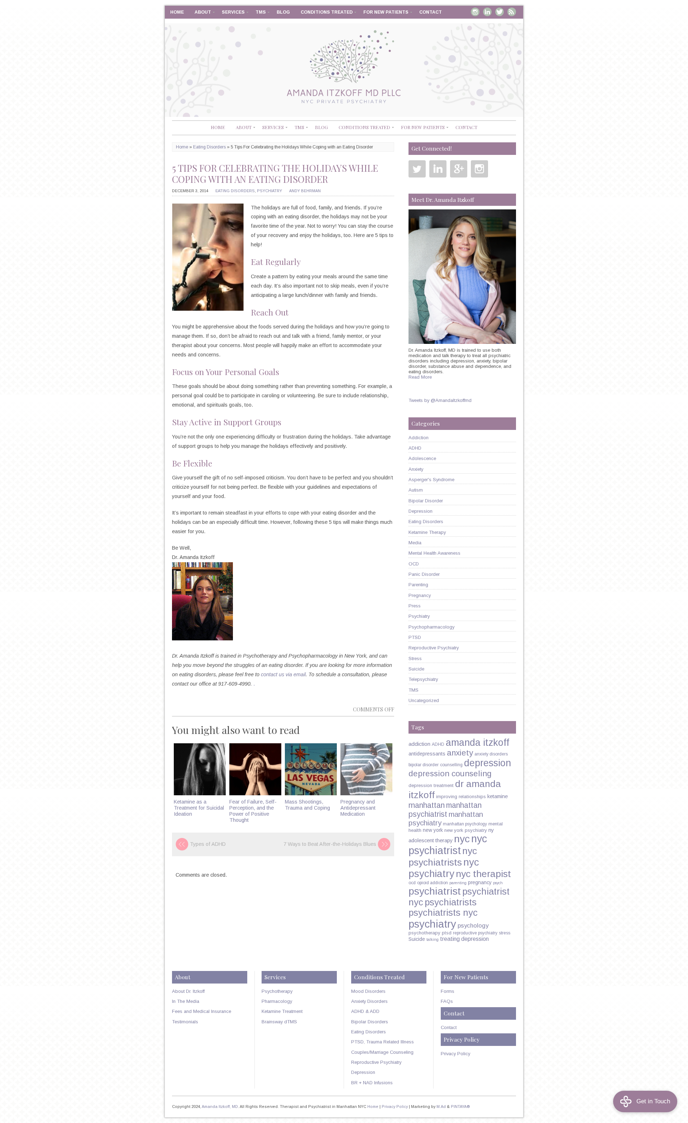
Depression (420, 511)
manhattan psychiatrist (445, 810)
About (203, 12)
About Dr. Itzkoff (188, 991)
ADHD (414, 448)
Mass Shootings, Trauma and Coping (307, 805)
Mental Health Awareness (434, 553)
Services (233, 12)
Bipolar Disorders (369, 1021)
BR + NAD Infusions (372, 1082)
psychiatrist (434, 891)
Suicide (416, 669)
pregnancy (480, 882)
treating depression (464, 938)
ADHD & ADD (365, 1011)
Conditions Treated (327, 12)
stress (504, 932)
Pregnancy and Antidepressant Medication (358, 808)
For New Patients (385, 12)
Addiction (418, 437)
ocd (412, 882)
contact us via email (283, 674)
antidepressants (426, 754)
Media (414, 542)
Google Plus (458, 168)
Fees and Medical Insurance (201, 1011)
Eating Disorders (209, 147)
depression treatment (431, 785)
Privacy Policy (455, 1053)
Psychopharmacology (431, 627)
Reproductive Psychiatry (433, 647)
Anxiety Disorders (369, 1001)
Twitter (499, 12)
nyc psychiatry (443, 868)
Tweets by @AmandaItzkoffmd (440, 400)
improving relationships (461, 796)
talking (432, 939)
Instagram (475, 12)
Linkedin (487, 12)
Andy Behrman (305, 191)
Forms (447, 991)
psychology (473, 925)
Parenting (418, 584)
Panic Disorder (424, 574)
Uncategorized (423, 700)
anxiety (460, 752)
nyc (462, 838)
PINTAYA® (460, 1106)
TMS (260, 12)
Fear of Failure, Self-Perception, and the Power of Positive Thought (253, 811)
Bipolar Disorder (425, 500)
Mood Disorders (368, 991)
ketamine (497, 796)
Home (177, 12)
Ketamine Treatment (282, 1011)
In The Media (185, 1001)
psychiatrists (451, 902)
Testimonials (185, 1021)
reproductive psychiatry (475, 932)
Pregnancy (419, 595)
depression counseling (450, 773)
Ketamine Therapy (427, 532)
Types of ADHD (208, 844)
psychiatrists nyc (443, 913)
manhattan (426, 805)
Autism (415, 490)
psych (498, 883)
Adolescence (422, 458)
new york (433, 830)
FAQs (447, 1001)
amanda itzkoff (477, 742)
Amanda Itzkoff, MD (220, 1106)
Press (414, 605)
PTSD (414, 637)
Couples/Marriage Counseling (382, 1052)
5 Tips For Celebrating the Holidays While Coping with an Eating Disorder (275, 173)
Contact (430, 12)
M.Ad (441, 1106)
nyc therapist (483, 873)
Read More (420, 377)
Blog (283, 12)
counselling (451, 764)
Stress (415, 658)
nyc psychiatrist (447, 844)
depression (487, 763)
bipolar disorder (423, 764)
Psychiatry (269, 191)
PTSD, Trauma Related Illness (382, 1041)
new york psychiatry (465, 830)
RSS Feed (511, 12)
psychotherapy (424, 932)
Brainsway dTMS (279, 1021)
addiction (419, 744)
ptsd (447, 932)
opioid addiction (432, 882)
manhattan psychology (465, 823)
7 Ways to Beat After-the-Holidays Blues (329, 844)
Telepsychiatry (423, 679)
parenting (458, 883)
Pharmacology (277, 1001)
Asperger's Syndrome (431, 479)
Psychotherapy (277, 991)
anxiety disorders (491, 754)
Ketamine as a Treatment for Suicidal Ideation (199, 808)
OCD (413, 564)
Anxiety (415, 469)
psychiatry (432, 924)
